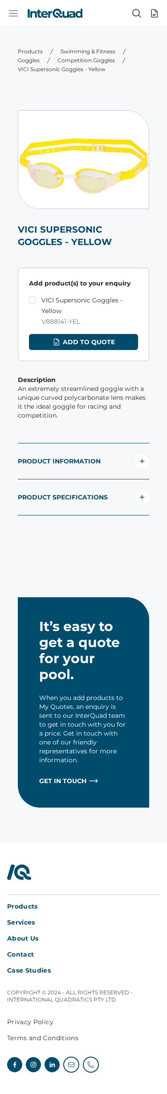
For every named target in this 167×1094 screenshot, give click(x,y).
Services (21, 922)
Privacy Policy (30, 1022)
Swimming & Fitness (88, 51)
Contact (20, 954)
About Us (23, 938)
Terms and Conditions (42, 1038)
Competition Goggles (86, 60)
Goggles (29, 60)
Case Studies (29, 970)
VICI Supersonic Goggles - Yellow (62, 69)
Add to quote (89, 342)
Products (30, 51)
